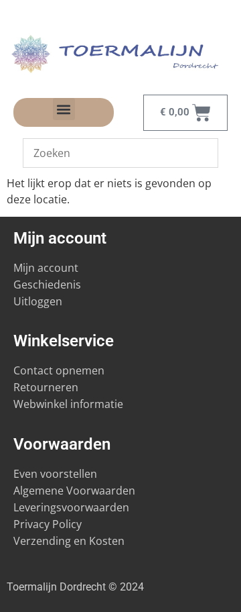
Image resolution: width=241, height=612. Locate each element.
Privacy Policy (47, 524)
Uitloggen (37, 301)
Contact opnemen (58, 370)
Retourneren (45, 387)
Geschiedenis (48, 284)
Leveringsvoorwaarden (71, 507)
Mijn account (45, 267)
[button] (64, 109)
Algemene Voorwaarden (74, 490)
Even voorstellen (55, 473)
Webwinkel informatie (68, 404)
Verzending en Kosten (69, 540)
